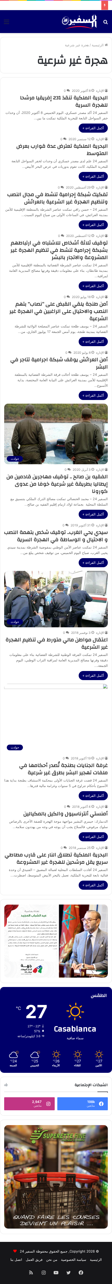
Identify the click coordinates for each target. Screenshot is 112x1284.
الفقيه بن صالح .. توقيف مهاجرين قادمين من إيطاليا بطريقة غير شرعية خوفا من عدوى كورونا (57, 484)
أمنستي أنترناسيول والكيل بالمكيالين (65, 813)
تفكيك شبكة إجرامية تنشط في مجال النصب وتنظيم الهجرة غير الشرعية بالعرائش (57, 198)
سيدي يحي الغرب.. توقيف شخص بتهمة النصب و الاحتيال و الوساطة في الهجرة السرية (56, 535)
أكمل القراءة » (93, 128)
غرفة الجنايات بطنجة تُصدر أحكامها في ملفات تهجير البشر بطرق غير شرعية (63, 768)
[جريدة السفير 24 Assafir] (79, 21)
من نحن (51, 1259)
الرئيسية (98, 45)
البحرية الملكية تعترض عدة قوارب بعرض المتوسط (62, 149)
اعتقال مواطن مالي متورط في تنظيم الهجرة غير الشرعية (56, 643)
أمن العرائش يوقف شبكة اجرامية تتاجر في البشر (59, 363)
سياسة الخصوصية (73, 1259)
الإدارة (100, 91)
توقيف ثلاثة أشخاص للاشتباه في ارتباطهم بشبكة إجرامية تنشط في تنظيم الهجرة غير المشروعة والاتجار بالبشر (59, 250)
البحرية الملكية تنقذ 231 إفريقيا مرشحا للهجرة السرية (64, 101)
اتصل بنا (16, 1259)
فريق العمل (34, 1259)
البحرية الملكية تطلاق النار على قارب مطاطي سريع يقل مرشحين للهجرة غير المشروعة (56, 858)
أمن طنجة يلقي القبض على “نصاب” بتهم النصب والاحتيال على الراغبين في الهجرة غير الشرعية (58, 311)
